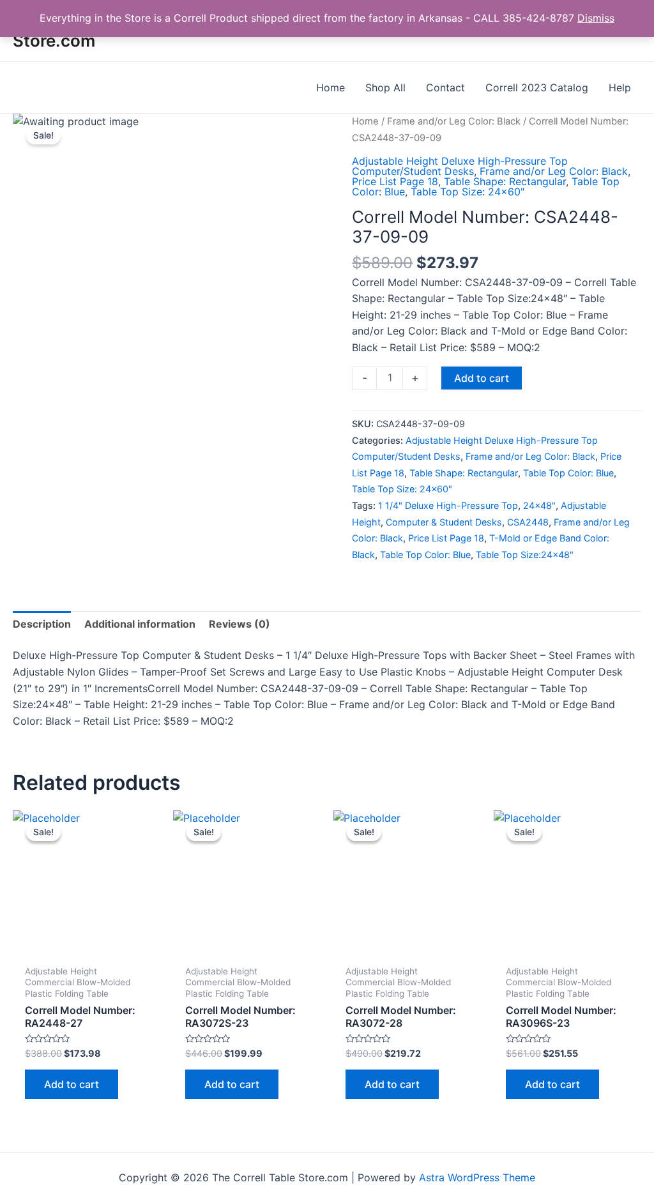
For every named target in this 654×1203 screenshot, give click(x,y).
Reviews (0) (239, 623)
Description (42, 623)
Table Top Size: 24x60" (467, 191)
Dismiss (595, 17)
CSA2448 (528, 522)
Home (365, 121)
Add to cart (481, 378)
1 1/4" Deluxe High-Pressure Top (448, 505)
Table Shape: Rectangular (505, 181)
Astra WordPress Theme (477, 1177)
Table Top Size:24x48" (525, 554)
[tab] (42, 624)
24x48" (539, 505)
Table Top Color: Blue (568, 472)
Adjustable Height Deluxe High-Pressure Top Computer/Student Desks (460, 166)
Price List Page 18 (395, 181)
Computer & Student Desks (444, 522)
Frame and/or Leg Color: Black (454, 121)
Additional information (139, 623)
